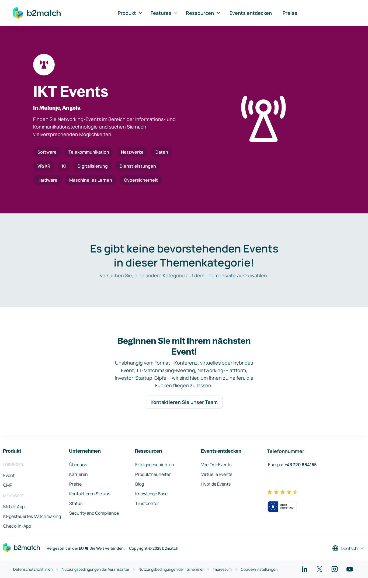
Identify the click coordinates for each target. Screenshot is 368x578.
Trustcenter (147, 503)
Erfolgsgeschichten (154, 465)
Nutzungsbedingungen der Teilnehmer (171, 569)
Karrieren (78, 474)
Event (9, 475)
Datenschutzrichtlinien (33, 569)
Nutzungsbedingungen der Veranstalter (95, 569)
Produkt (127, 13)
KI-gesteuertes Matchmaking (32, 516)
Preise (290, 13)
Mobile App (14, 507)
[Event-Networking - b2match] (37, 13)
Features (161, 13)
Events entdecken (251, 13)
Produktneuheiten (153, 474)
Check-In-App (17, 526)
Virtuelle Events (216, 474)
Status (75, 503)
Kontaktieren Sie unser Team (184, 402)
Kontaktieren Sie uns (89, 494)
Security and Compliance (94, 513)
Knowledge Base (151, 494)
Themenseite (221, 275)
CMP (7, 485)
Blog (139, 484)
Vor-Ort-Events (216, 465)
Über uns (78, 465)
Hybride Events (216, 484)
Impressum (222, 569)
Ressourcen (200, 13)
